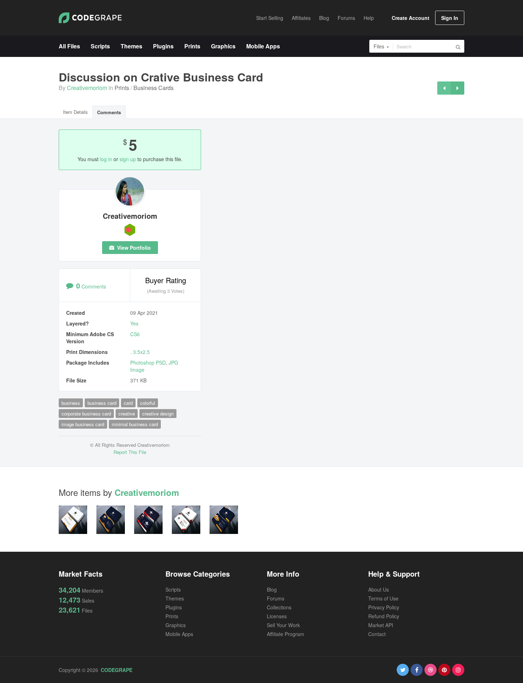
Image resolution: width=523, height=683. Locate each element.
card (128, 402)
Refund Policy (383, 616)
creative (126, 413)
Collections (279, 607)
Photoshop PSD (148, 362)
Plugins (173, 607)
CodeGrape (116, 669)
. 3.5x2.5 (140, 351)
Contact (377, 633)
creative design (158, 413)
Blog (272, 589)
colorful (147, 402)
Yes (134, 323)
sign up (128, 159)
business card (102, 402)
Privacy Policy (383, 607)
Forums (275, 598)
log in (106, 159)
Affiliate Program (285, 633)
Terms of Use (383, 598)
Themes (174, 598)
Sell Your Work (283, 625)
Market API (380, 625)
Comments (109, 112)
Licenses (277, 616)
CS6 (135, 334)
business (71, 402)
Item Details (75, 111)
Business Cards (153, 88)
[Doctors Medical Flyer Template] (444, 88)
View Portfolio (133, 247)
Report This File (129, 452)
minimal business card (135, 424)
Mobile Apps (179, 633)
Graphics (175, 625)
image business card (83, 424)
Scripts (173, 589)
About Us (378, 589)
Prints (122, 88)
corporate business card (86, 413)
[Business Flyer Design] (457, 88)
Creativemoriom (87, 88)
